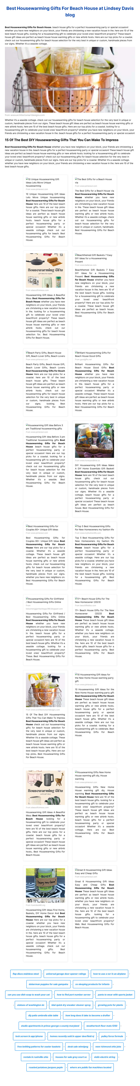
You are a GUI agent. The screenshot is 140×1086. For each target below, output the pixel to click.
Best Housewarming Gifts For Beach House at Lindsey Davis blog (70, 12)
